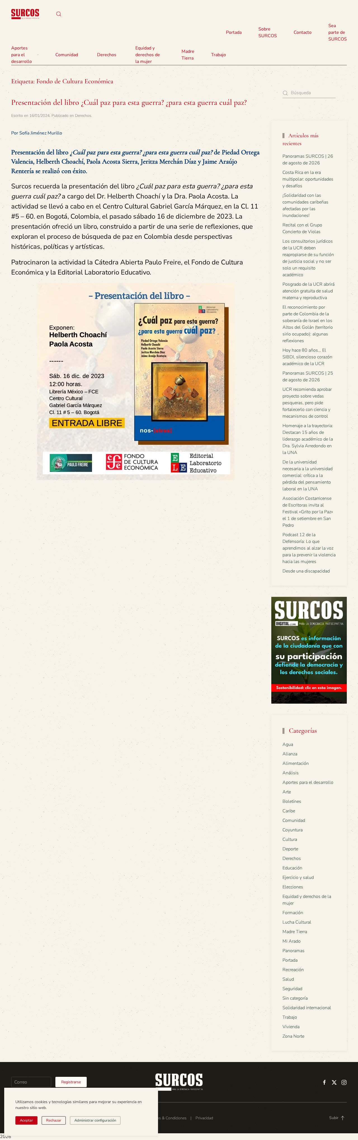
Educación (292, 868)
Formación (292, 913)
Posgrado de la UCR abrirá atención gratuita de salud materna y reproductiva (308, 291)
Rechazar (53, 1120)
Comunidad (293, 820)
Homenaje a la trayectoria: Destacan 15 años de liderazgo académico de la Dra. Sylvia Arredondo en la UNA (307, 439)
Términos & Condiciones (166, 1118)
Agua (287, 744)
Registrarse (71, 1082)
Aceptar (26, 1120)
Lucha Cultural (296, 922)
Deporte (290, 849)
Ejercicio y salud (298, 877)
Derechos (83, 115)
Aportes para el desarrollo (307, 782)
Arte (286, 792)
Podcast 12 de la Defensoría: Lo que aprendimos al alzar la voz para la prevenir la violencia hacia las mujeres (309, 548)
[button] (59, 14)
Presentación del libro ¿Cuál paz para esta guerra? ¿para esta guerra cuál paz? (129, 102)
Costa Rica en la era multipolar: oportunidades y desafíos (307, 179)
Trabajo (218, 55)
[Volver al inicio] (25, 14)
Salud (288, 979)
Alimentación (295, 763)
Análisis (290, 773)
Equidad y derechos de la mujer (147, 55)
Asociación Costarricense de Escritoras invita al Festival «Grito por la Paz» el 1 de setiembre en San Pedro (307, 511)
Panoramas (293, 951)
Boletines (291, 801)
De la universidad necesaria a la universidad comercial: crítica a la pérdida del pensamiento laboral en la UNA (307, 475)
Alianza (289, 754)
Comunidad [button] (66, 55)
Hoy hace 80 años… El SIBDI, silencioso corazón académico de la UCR (307, 357)
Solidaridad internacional (306, 1008)
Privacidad (204, 1118)
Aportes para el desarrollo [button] (21, 55)
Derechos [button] (106, 55)
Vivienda (291, 1027)
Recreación (293, 970)
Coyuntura (292, 830)
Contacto (303, 32)
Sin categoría (295, 998)
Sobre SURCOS (267, 32)
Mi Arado (291, 941)
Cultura (289, 839)
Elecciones (292, 887)
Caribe (288, 811)
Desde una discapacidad (306, 571)
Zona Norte (293, 1036)
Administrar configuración (95, 1120)
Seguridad (292, 989)
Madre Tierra (188, 54)
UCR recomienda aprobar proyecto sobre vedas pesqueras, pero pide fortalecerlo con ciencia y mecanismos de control (307, 402)
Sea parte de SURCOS (337, 32)
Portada (234, 32)
